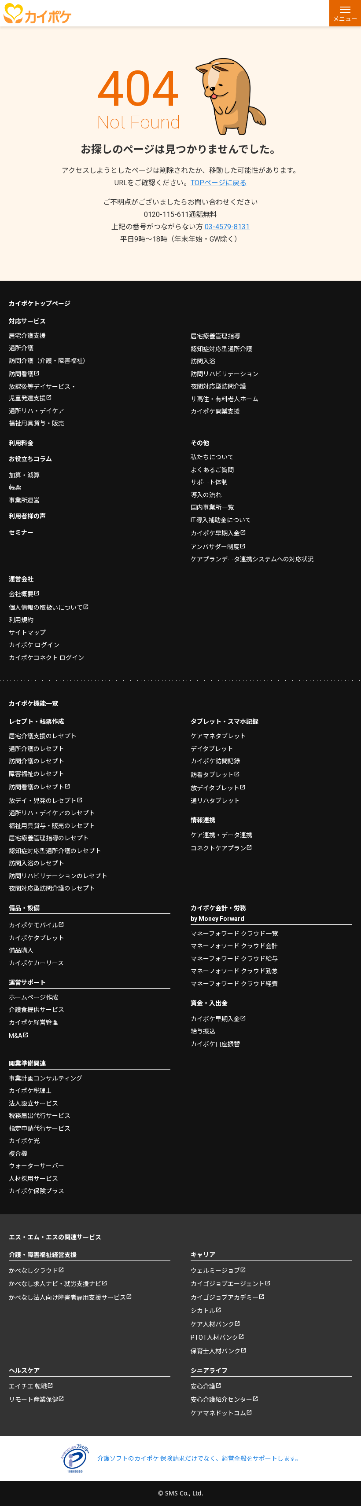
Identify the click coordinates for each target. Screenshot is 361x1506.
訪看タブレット (212, 774)
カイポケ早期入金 (215, 533)
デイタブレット (212, 748)
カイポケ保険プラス (36, 1191)
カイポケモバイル (33, 925)
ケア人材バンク (212, 1324)
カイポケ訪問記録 (215, 761)
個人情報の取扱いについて (46, 607)
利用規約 (21, 619)
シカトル (203, 1310)
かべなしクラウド (33, 1270)
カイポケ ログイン (34, 645)
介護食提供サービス (36, 1009)
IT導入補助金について (221, 520)
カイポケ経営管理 (33, 1022)
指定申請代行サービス (39, 1128)
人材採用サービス (33, 1178)
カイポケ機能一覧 (33, 703)
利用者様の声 (27, 516)
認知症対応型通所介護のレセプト (55, 850)
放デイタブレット (215, 787)
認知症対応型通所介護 (221, 348)
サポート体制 (209, 482)
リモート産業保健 (33, 1399)
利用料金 (21, 443)
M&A (15, 1035)
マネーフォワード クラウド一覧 (234, 933)
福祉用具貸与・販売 (36, 423)
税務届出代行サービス (39, 1115)
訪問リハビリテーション (224, 373)
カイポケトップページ (39, 303)
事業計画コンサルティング (45, 1078)
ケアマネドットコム (218, 1413)
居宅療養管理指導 (215, 336)
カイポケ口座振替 (215, 1044)
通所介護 (21, 348)
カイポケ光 (24, 1140)
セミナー (21, 532)
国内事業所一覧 (212, 507)
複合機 (18, 1153)
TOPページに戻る (219, 183)
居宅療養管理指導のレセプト (49, 838)
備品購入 (21, 950)
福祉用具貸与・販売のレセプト (52, 825)
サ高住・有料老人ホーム (224, 399)
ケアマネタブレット (218, 736)
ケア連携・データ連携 (221, 835)
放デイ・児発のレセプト (43, 800)
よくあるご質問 (212, 469)
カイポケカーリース (36, 963)
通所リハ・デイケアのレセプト (52, 813)
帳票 (15, 487)
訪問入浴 (203, 361)
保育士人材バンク (215, 1351)
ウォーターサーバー (36, 1165)
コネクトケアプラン (218, 848)
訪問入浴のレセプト (36, 863)
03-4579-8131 (227, 227)
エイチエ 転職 (28, 1386)
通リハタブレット (215, 800)
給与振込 (203, 1031)
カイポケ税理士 (30, 1090)
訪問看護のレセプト (36, 787)
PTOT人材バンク (214, 1337)
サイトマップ (27, 632)
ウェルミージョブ (215, 1270)
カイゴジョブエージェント (228, 1283)
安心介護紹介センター (221, 1399)
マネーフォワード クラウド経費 (234, 983)
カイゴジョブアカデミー (224, 1297)
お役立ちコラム (30, 458)
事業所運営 (24, 500)
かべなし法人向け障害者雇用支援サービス (67, 1297)
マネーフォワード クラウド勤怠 (234, 971)
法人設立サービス (33, 1103)
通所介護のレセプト (36, 748)
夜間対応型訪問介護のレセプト (52, 888)
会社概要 (21, 593)
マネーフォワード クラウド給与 (234, 958)
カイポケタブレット (36, 938)
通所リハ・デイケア (36, 410)
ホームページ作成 (33, 997)
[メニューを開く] (345, 13)
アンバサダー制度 (215, 546)
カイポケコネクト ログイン (46, 657)
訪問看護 (21, 373)
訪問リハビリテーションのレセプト (58, 875)
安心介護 (203, 1386)
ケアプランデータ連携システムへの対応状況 (252, 559)
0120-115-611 (180, 214)
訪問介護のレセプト (36, 761)
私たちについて (212, 457)
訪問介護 (49, 360)
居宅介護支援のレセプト (43, 736)
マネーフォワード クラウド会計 (234, 945)
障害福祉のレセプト (36, 773)
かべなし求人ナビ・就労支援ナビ (55, 1283)
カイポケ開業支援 (215, 411)
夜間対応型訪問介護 (218, 386)
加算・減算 (24, 475)
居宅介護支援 (27, 335)
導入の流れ (206, 494)
